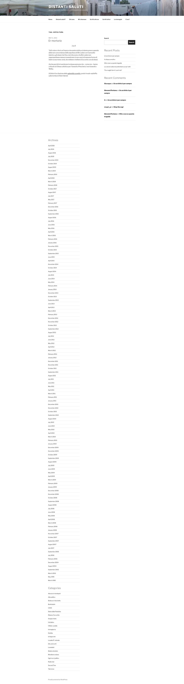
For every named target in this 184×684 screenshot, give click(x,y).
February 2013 (52, 314)
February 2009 (52, 483)
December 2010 (53, 404)
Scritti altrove (94, 19)
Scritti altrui (106, 19)
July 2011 (51, 379)
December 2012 (53, 318)
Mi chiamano (82, 19)
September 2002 (53, 569)
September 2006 (53, 551)
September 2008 (53, 501)
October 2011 (52, 368)
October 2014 (52, 268)
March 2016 (52, 235)
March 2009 (52, 480)
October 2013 (52, 296)
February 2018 (52, 185)
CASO (50, 608)
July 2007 (51, 548)
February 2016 (52, 239)
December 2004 (53, 562)
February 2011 (52, 397)
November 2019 (53, 160)
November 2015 (53, 246)
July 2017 (51, 196)
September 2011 (53, 372)
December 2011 (53, 361)
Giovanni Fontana (110, 90)
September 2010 (53, 415)
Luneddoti (51, 647)
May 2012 (51, 343)
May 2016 (51, 228)
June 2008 (51, 512)
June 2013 (51, 304)
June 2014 (51, 278)
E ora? (128, 19)
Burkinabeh (51, 604)
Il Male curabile (52, 626)
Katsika (50, 633)
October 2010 (52, 411)
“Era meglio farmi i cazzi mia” (113, 70)
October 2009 (52, 454)
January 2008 (52, 530)
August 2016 (52, 217)
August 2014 (52, 271)
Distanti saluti (66, 7)
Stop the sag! (118, 107)
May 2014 (51, 282)
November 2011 (53, 365)
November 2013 (53, 293)
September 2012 (53, 329)
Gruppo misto (52, 618)
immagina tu (52, 629)
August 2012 (52, 332)
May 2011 (51, 386)
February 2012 (52, 354)
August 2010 (52, 419)
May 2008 (51, 516)
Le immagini (118, 19)
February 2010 (52, 440)
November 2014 (53, 264)
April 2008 (51, 519)
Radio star (51, 662)
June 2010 (51, 426)
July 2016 (51, 221)
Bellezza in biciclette (54, 600)
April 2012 (51, 347)
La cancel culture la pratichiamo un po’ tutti (117, 66)
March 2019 (52, 171)
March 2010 (52, 437)
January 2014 (52, 289)
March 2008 (52, 523)
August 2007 (52, 544)
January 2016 (52, 243)
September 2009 (53, 458)
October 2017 (52, 189)
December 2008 (53, 490)
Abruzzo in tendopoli (54, 593)
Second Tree (52, 665)
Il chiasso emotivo (109, 59)
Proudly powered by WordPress (57, 679)
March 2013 (52, 311)
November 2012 (53, 321)
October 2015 (52, 250)
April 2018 (51, 178)
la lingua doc (52, 636)
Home (50, 19)
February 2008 (52, 526)
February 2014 (52, 286)
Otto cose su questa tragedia (113, 63)
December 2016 (53, 207)
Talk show (51, 669)
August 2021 (52, 153)
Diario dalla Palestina (54, 611)
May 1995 (51, 577)
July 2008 (51, 508)
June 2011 (51, 383)
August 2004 (52, 566)
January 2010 (52, 444)
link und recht (52, 644)
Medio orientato (53, 651)
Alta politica (51, 597)
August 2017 (52, 192)
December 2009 (53, 447)
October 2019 (52, 163)
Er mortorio (55, 40)
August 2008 (52, 505)
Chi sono (71, 19)
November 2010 (53, 408)
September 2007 (53, 541)
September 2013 (53, 300)
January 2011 (52, 401)
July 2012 (51, 336)
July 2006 (51, 555)
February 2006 (52, 559)
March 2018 (52, 181)
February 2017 (52, 203)
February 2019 (52, 174)
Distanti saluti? (60, 19)
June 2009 (51, 469)
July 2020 (51, 156)
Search (106, 38)
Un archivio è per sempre (111, 56)
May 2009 (51, 472)
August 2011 (52, 375)
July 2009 (51, 465)
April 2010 (51, 433)
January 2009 (52, 487)
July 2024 (51, 149)
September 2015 (53, 253)
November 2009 (53, 451)
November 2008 (53, 494)
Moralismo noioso (53, 654)
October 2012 (52, 325)
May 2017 (51, 199)
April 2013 (51, 307)
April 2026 (51, 145)
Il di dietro (51, 622)
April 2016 (51, 232)
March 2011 (51, 393)
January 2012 (52, 357)
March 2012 (52, 350)
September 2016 (53, 214)
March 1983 (52, 580)
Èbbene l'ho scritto (53, 615)
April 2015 (51, 260)
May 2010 (51, 429)
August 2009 (52, 462)
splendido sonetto (74, 73)
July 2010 (51, 422)
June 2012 (51, 339)
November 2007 (53, 533)
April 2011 (51, 390)
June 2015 (51, 257)
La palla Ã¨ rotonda (54, 640)
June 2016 (51, 225)
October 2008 (52, 498)
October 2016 (52, 210)
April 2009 (51, 476)
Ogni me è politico (53, 658)
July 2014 (51, 275)
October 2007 (52, 537)
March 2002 (52, 573)
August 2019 (52, 167)
